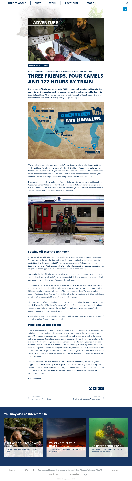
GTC (26, 470)
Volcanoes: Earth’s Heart (20, 444)
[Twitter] (94, 388)
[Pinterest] (102, 388)
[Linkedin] (98, 388)
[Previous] (5, 438)
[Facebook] (90, 388)
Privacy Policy (73, 474)
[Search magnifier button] (125, 9)
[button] (95, 3)
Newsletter (53, 474)
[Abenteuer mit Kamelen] (66, 220)
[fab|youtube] (85, 474)
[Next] (127, 438)
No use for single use (63, 446)
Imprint (115, 470)
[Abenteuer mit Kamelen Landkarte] (66, 130)
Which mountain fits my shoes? (108, 444)
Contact (12, 470)
